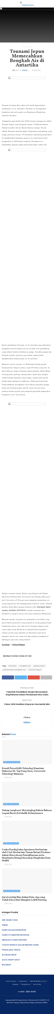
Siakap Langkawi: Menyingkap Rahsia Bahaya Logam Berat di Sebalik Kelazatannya (27, 811)
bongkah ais (25, 666)
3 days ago (8, 777)
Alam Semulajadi (11, 804)
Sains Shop (37, 984)
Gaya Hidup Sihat (11, 959)
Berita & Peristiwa (11, 762)
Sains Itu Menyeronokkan (15, 935)
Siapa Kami (23, 981)
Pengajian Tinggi (11, 950)
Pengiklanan (25, 984)
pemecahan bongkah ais (14, 670)
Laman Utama (11, 981)
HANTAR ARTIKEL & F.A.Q (38, 981)
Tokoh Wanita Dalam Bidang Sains (20, 945)
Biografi (6, 964)
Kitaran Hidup (9, 954)
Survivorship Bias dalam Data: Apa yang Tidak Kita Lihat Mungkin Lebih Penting (24, 898)
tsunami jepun (35, 670)
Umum (5, 925)
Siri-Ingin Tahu (10, 920)
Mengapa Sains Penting (14, 940)
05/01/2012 (36, 70)
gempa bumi (39, 666)
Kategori (15, 984)
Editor (25, 70)
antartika (12, 666)
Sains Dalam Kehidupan (14, 930)
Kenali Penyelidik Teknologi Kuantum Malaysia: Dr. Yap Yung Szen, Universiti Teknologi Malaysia (23, 771)
